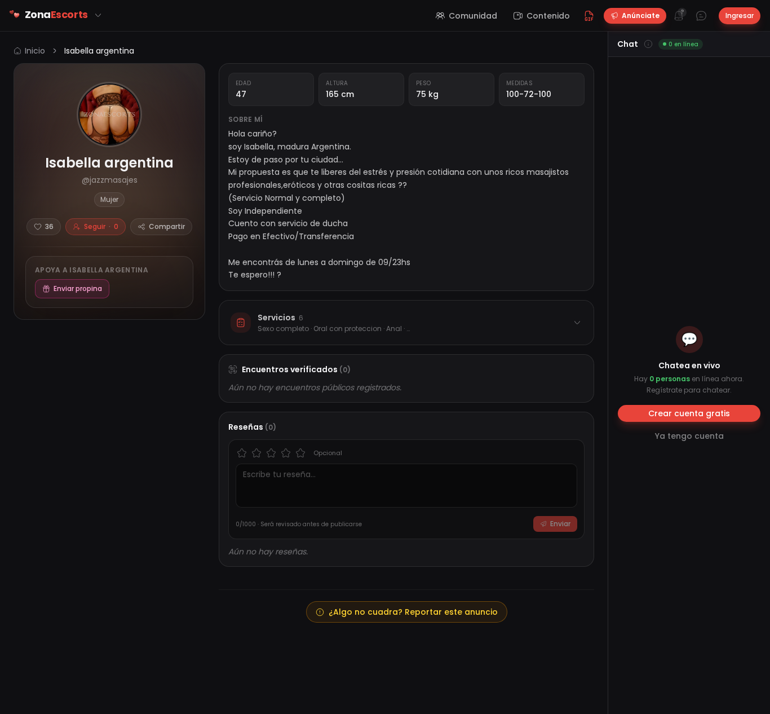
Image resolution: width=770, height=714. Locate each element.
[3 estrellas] (271, 453)
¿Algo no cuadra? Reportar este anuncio (413, 612)
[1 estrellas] (242, 453)
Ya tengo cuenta (689, 436)
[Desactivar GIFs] (589, 16)
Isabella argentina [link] (99, 50)
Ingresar (739, 15)
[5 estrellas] (300, 453)
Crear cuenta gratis (689, 413)
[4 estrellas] (286, 453)
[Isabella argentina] (109, 114)
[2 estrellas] (256, 453)
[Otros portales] (98, 15)
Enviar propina (78, 288)
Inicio (35, 50)
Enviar (560, 523)
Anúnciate (641, 15)
